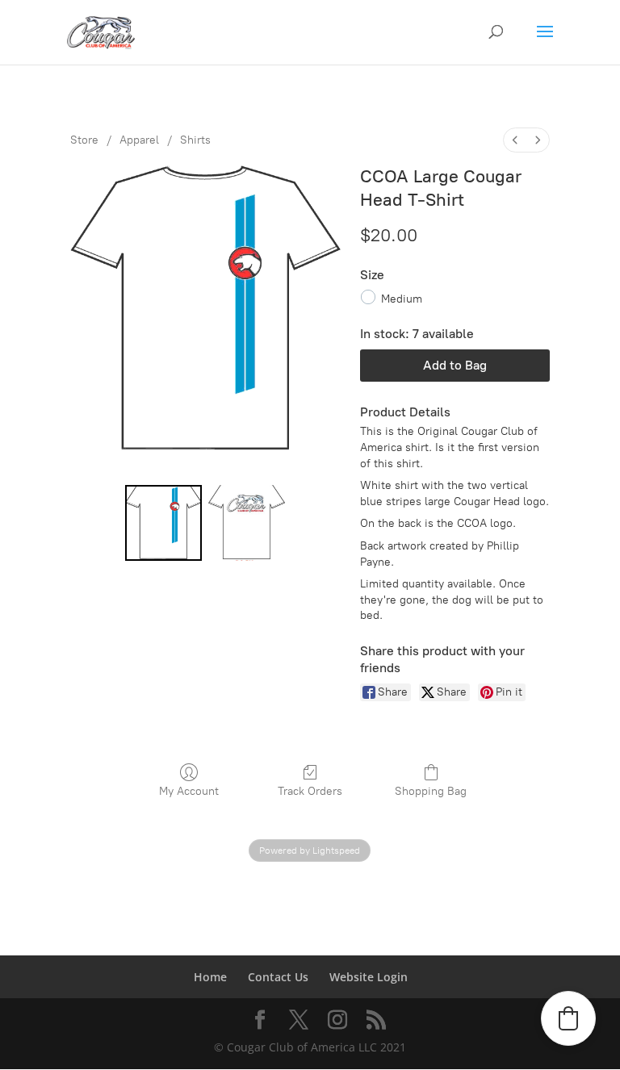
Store (84, 140)
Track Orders (310, 791)
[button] (568, 1018)
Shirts (195, 140)
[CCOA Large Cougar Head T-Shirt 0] (163, 523)
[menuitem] (515, 140)
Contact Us (278, 976)
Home (210, 976)
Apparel (139, 140)
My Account (189, 791)
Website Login (368, 976)
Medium (401, 298)
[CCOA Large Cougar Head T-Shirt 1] (246, 523)
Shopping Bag (431, 791)
